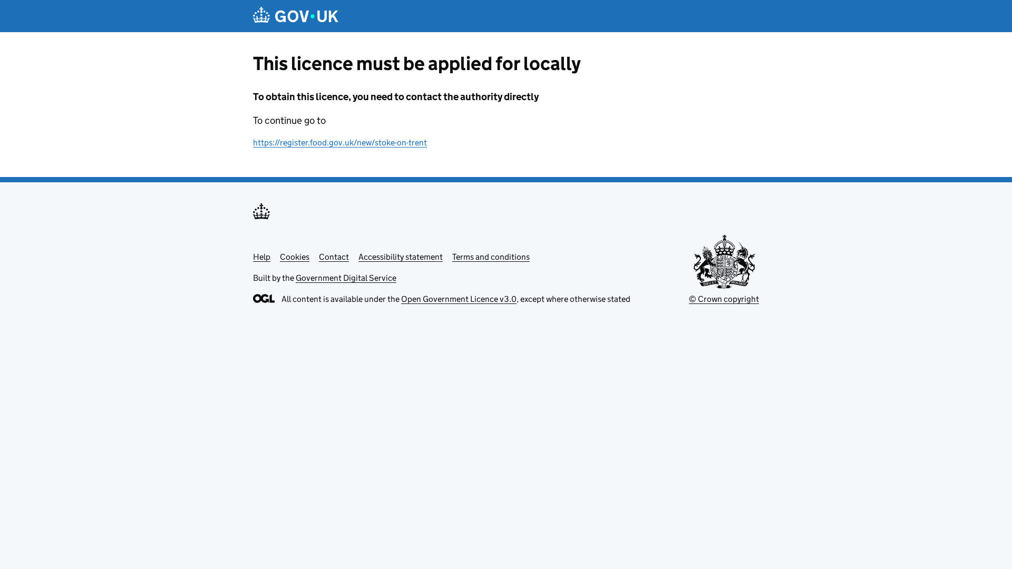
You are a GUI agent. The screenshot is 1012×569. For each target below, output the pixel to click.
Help (261, 257)
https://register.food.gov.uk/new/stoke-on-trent (340, 143)
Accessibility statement (400, 257)
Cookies (294, 257)
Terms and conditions (491, 257)
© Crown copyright (724, 299)
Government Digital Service (346, 278)
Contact (334, 257)
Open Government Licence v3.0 (459, 299)
